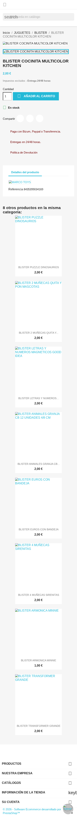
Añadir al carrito (36, 96)
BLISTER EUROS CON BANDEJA (38, 529)
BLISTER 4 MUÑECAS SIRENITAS (38, 594)
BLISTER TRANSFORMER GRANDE (38, 725)
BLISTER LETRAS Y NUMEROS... (38, 398)
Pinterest (39, 118)
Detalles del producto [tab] (25, 172)
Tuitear (30, 118)
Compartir (20, 118)
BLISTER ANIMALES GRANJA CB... (39, 463)
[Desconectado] (67, 808)
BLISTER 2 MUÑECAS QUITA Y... (38, 332)
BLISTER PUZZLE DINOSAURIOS (38, 267)
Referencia (15, 189)
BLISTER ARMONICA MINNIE (38, 660)
